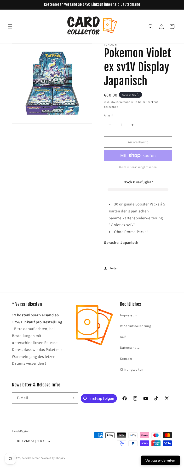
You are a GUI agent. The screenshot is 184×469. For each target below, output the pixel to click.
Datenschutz (130, 347)
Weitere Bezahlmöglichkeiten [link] (138, 167)
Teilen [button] (114, 268)
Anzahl (108, 115)
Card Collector (31, 458)
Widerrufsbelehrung (135, 326)
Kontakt (126, 358)
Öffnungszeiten (132, 369)
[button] (10, 26)
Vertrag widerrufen (160, 460)
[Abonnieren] (73, 398)
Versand (125, 102)
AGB (123, 337)
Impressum (129, 315)
